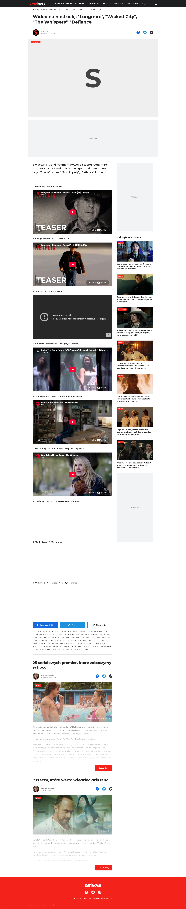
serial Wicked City (79, 643)
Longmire (42, 637)
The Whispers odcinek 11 (52, 646)
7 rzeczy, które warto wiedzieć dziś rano (70, 780)
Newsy (82, 4)
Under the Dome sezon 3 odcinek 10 (60, 649)
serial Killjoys (80, 640)
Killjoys (74, 634)
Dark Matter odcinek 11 (69, 631)
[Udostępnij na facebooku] (138, 32)
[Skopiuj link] (151, 32)
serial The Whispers (46, 643)
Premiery (118, 4)
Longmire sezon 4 (53, 637)
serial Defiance (69, 640)
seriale (90, 643)
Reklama (87, 899)
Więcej (144, 4)
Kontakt (77, 899)
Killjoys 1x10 (82, 634)
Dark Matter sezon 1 (87, 631)
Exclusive (94, 4)
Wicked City (78, 649)
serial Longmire (93, 640)
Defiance (98, 631)
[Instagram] (99, 892)
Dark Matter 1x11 (54, 631)
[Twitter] (93, 892)
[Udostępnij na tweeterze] (145, 32)
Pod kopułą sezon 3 (92, 637)
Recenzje (106, 4)
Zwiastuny (132, 4)
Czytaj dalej (104, 768)
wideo (86, 649)
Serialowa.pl (36, 9)
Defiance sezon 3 (42, 634)
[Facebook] (86, 892)
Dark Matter (42, 631)
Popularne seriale (64, 4)
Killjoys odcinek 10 (95, 634)
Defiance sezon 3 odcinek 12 (60, 634)
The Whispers (98, 643)
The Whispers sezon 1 (69, 646)
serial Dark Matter (54, 640)
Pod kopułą (65, 637)
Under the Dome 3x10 (99, 646)
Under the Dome (84, 646)
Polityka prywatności (102, 899)
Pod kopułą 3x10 (77, 637)
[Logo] (36, 3)
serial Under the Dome (63, 643)
